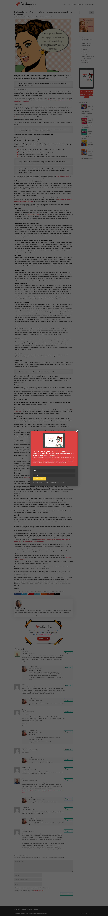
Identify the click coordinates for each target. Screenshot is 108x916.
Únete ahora (39, 479)
